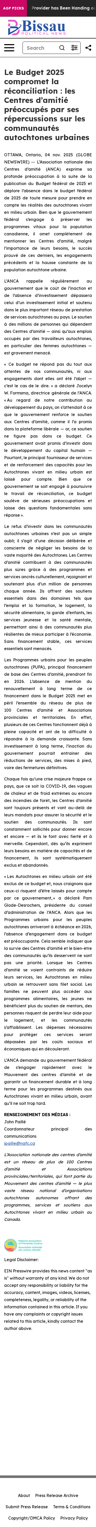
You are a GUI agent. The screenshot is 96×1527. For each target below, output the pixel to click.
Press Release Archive (56, 1495)
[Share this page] (88, 48)
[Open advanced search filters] (74, 48)
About (24, 1495)
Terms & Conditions (71, 1506)
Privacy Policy (74, 1518)
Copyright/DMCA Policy (31, 1518)
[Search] (62, 48)
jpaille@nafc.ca (19, 1143)
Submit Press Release (27, 1506)
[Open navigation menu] (9, 48)
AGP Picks (13, 8)
